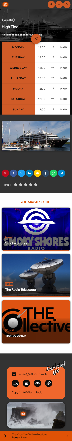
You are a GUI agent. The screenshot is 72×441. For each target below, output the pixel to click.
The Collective (15, 336)
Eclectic (8, 20)
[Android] (37, 383)
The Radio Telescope (20, 290)
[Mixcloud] (15, 383)
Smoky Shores (16, 243)
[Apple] (26, 383)
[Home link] (5, 4)
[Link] (48, 383)
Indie (9, 237)
